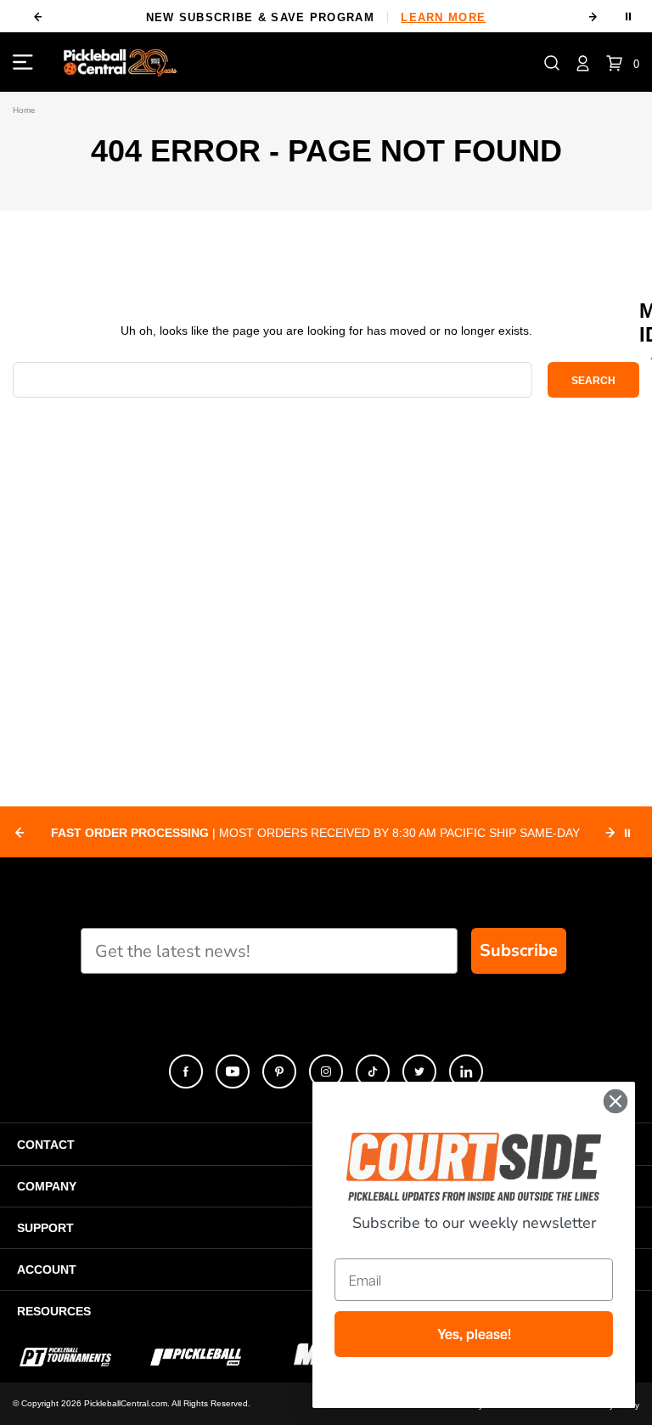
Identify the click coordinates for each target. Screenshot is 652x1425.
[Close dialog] (615, 1101)
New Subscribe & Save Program (316, 17)
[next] (593, 17)
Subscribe (519, 950)
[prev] (37, 17)
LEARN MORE (443, 17)
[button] (551, 62)
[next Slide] (610, 833)
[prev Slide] (19, 833)
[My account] (582, 62)
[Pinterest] (279, 1072)
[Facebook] (186, 1072)
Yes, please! (474, 1334)
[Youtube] (233, 1072)
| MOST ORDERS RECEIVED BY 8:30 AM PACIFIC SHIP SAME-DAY (315, 833)
